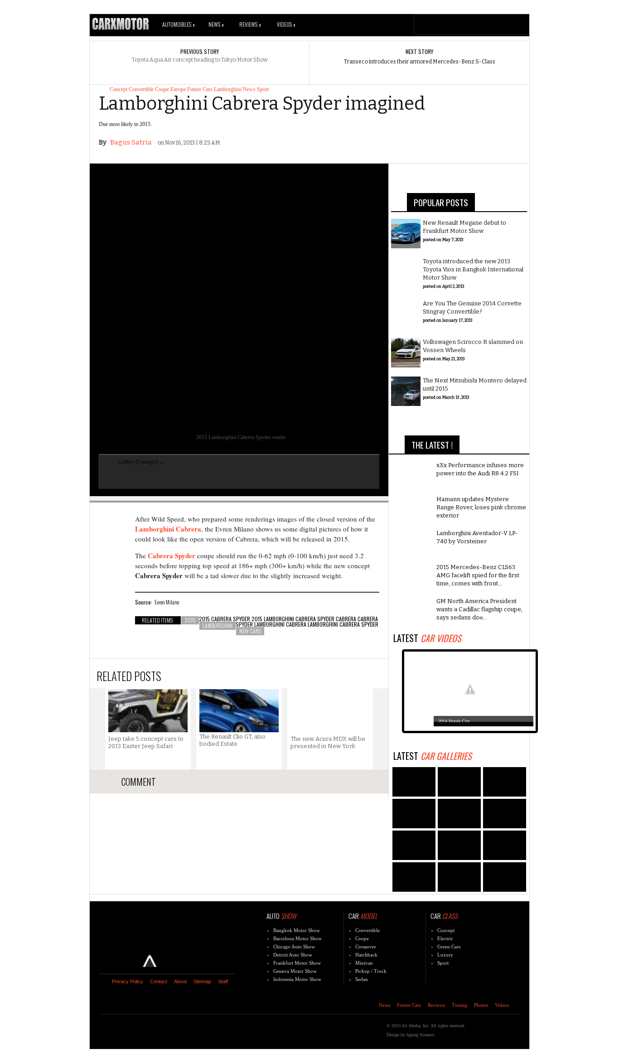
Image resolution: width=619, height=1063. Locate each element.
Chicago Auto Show (294, 946)
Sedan (361, 979)
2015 (190, 620)
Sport (263, 89)
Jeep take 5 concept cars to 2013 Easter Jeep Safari (146, 742)
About (180, 981)
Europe (178, 89)
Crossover (365, 946)
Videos (286, 24)
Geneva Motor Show (295, 971)
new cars (250, 631)
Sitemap (202, 981)
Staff (223, 981)
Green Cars (448, 946)
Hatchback (366, 954)
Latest (427, 638)
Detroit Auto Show (292, 954)
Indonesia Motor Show (297, 979)
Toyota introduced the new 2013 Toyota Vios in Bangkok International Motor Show (473, 269)
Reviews (250, 24)
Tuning (459, 1005)
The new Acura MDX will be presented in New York (327, 742)
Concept (118, 89)
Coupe (162, 89)
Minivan (364, 963)
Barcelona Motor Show (297, 938)
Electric (445, 938)
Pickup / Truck (371, 971)
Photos (481, 1005)
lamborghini (217, 625)
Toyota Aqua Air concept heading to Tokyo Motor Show (200, 60)
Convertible (141, 89)
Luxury (445, 954)
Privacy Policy (127, 981)
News (215, 24)
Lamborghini (228, 89)
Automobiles (178, 24)
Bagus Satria (131, 142)
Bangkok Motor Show (296, 930)
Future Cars (200, 89)
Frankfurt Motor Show (297, 963)
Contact (158, 981)
